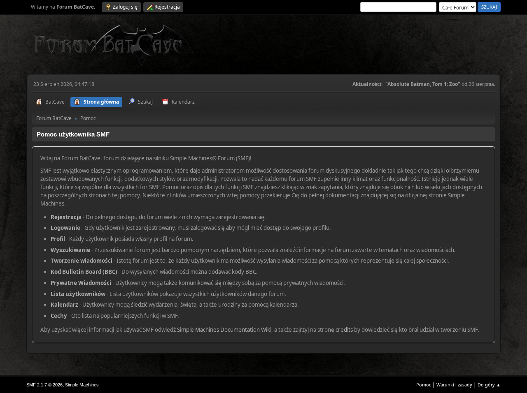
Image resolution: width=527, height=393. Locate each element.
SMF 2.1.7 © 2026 (44, 384)
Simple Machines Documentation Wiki (224, 329)
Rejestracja (66, 217)
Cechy (59, 315)
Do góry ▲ (489, 384)
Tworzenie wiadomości (81, 260)
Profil (58, 239)
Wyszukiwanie (70, 250)
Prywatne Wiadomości (81, 283)
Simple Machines (82, 384)
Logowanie (65, 227)
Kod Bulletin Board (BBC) (84, 271)
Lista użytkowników (78, 294)
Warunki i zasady (454, 384)
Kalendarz (64, 304)
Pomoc (423, 384)
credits (344, 329)
